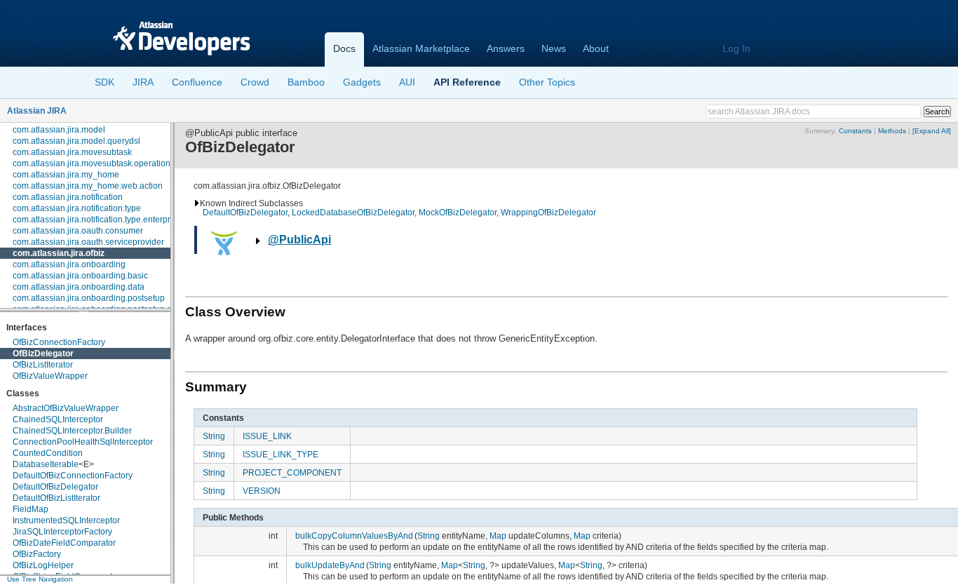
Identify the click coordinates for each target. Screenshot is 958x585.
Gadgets (362, 82)
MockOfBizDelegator (458, 212)
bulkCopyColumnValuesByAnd (354, 535)
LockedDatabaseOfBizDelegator (353, 212)
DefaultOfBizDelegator (55, 487)
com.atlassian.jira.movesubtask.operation (91, 163)
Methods (892, 131)
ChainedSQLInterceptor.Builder (72, 431)
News (553, 48)
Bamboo (306, 82)
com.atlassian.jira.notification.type (77, 208)
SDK (104, 82)
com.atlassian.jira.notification (68, 197)
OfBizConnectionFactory (59, 342)
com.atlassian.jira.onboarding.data (78, 287)
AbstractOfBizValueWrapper (66, 408)
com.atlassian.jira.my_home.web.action (88, 186)
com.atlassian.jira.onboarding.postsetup (89, 298)
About (596, 48)
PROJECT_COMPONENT (292, 472)
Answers (506, 48)
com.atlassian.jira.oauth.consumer (78, 231)
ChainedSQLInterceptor (58, 419)
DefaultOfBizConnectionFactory (73, 475)
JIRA (143, 82)
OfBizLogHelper (43, 565)
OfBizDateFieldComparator (64, 543)
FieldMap (30, 509)
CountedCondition (48, 453)
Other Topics (547, 82)
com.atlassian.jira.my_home (66, 175)
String (214, 436)
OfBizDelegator (43, 353)
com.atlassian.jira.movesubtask (72, 152)
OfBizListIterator (43, 365)
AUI (407, 82)
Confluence (197, 82)
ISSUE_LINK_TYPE (280, 454)
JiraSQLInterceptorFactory (62, 532)
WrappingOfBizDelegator (548, 212)
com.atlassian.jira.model (59, 130)
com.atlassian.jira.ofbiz (58, 253)
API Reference (467, 82)
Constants (855, 131)
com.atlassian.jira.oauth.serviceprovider (88, 242)
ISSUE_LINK (267, 436)
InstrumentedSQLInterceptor (66, 520)
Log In (736, 48)
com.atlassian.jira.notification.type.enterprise (97, 219)
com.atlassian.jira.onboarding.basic (80, 276)
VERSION (262, 490)
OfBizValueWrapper (50, 376)
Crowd (255, 82)
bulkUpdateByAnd (330, 565)
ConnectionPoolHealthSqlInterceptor (83, 442)
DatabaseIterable (46, 464)
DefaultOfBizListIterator (56, 498)
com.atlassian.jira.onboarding (69, 264)
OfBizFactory (37, 554)
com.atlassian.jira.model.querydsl (76, 141)
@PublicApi (299, 240)
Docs (344, 48)
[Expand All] (931, 131)
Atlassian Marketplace (421, 48)
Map (498, 535)
